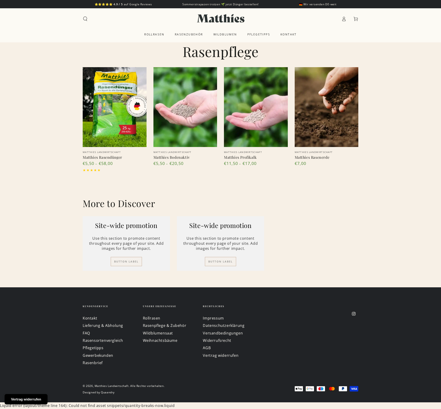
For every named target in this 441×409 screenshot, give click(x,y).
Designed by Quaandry (99, 392)
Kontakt (90, 318)
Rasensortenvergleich (103, 340)
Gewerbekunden (98, 355)
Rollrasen (151, 318)
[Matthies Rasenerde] (327, 107)
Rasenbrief (93, 362)
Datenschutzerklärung (223, 325)
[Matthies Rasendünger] (115, 107)
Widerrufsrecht (217, 340)
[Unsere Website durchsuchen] (85, 19)
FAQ (86, 333)
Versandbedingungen (223, 333)
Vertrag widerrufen (220, 355)
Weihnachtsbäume (160, 340)
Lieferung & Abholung (103, 325)
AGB (207, 347)
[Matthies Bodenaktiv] (185, 107)
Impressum (213, 318)
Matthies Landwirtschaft (112, 386)
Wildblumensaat (158, 333)
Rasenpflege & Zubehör (165, 325)
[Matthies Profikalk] (256, 107)
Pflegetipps (93, 347)
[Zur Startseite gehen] (220, 19)
